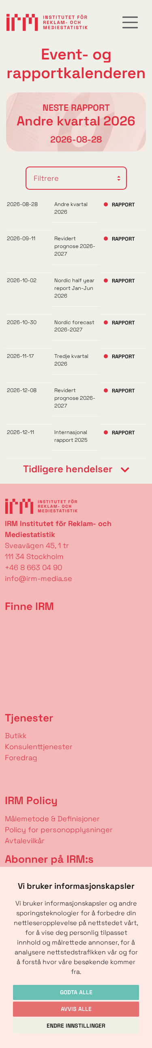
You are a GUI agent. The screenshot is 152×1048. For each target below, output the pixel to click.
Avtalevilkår (25, 840)
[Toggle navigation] (130, 22)
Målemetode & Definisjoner (52, 818)
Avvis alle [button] (76, 1009)
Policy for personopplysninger (59, 829)
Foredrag (21, 757)
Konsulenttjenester (39, 746)
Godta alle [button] (76, 992)
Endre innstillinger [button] (76, 1025)
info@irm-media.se (38, 578)
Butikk (15, 735)
